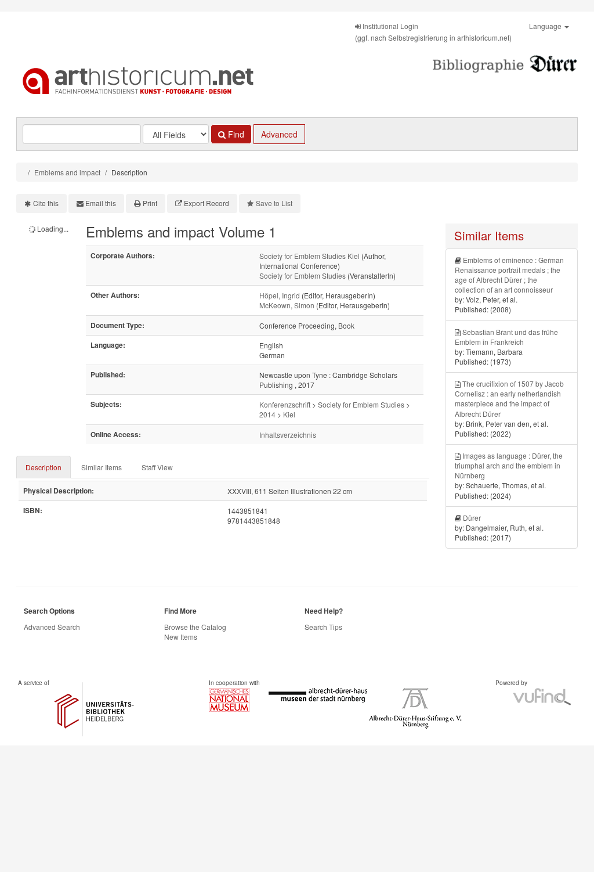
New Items (180, 637)
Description (43, 467)
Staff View (157, 467)
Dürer (472, 518)
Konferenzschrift (284, 404)
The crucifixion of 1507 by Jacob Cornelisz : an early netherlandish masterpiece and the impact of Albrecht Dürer (509, 398)
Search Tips (323, 627)
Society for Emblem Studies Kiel (309, 256)
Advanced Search (52, 627)
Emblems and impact (67, 172)
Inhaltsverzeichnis (287, 434)
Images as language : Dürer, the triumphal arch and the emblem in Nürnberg (509, 465)
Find (235, 134)
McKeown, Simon (286, 305)
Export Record (206, 203)
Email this (100, 203)
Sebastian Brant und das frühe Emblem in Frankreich (506, 337)
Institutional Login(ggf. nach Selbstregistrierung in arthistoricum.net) (433, 31)
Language (546, 26)
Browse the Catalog (195, 627)
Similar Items (101, 467)
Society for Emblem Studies (302, 275)
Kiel (289, 414)
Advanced (279, 134)
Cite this (46, 203)
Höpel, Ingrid (279, 295)
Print (150, 203)
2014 (267, 414)
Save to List (274, 203)
